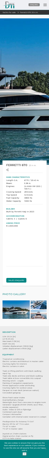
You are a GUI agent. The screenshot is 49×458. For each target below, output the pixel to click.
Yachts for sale (9, 12)
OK (24, 454)
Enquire (34, 5)
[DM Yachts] (9, 5)
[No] (46, 449)
